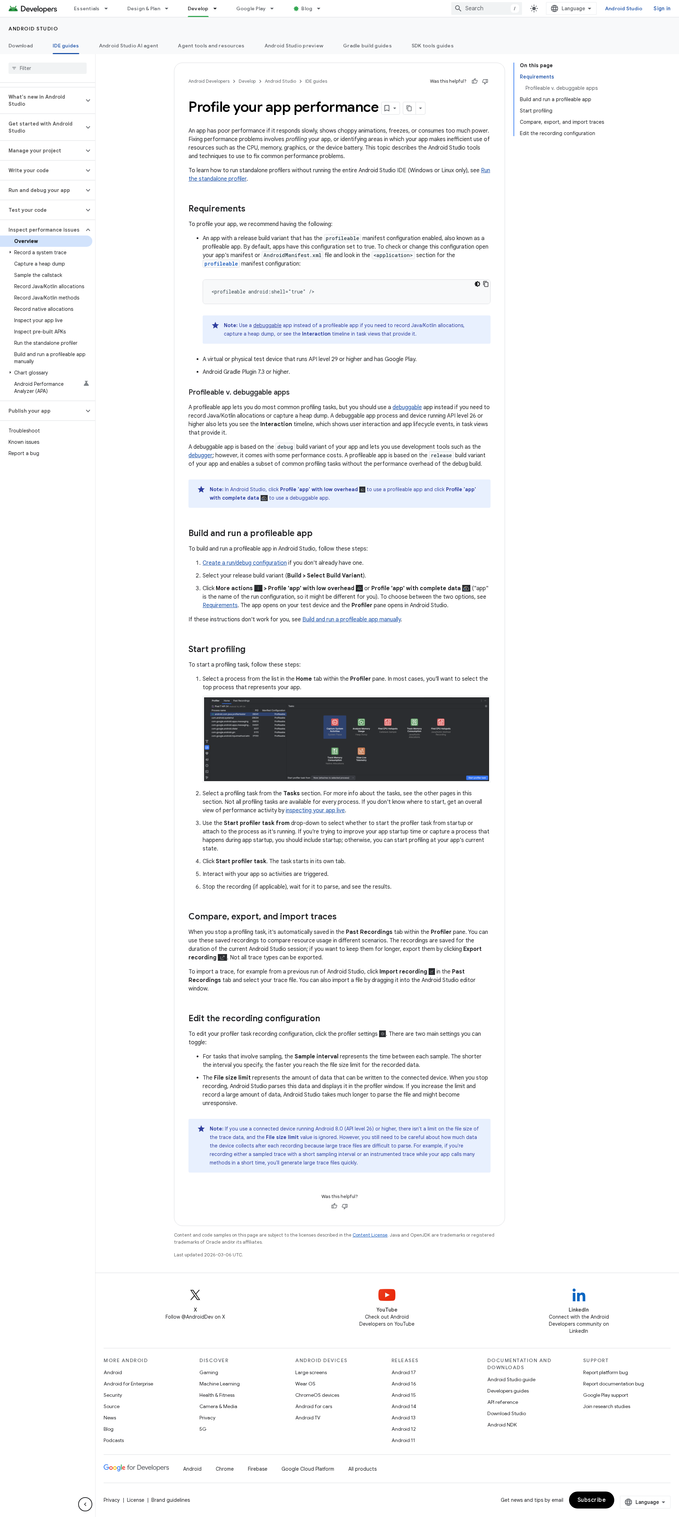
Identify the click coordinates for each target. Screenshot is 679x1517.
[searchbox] (47, 68)
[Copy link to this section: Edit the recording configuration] (327, 1019)
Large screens (311, 1372)
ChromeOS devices (317, 1395)
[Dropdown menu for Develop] (218, 8)
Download (20, 45)
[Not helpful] (485, 81)
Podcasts (114, 1440)
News (110, 1417)
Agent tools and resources (211, 45)
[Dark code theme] (477, 284)
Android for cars (313, 1406)
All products (362, 1469)
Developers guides (508, 1391)
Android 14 (403, 1406)
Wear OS (305, 1384)
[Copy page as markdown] (409, 108)
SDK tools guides (433, 45)
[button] (42, 100)
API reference (502, 1402)
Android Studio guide (511, 1379)
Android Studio (624, 8)
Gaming (208, 1372)
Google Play (251, 8)
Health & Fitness (216, 1395)
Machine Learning (219, 1384)
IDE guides (66, 45)
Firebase (257, 1469)
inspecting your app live (315, 810)
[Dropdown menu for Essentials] (109, 8)
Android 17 (403, 1372)
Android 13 (403, 1417)
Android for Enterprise (128, 1384)
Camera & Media (218, 1406)
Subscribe (592, 1500)
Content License (370, 1235)
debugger (200, 455)
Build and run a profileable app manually (351, 619)
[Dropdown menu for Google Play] (275, 8)
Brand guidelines (170, 1500)
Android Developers (209, 81)
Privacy (207, 1417)
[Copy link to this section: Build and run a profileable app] (320, 534)
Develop (198, 8)
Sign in (662, 8)
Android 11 (403, 1440)
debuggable (267, 325)
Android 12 (403, 1429)
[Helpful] (474, 81)
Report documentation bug (613, 1384)
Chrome (225, 1469)
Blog (306, 8)
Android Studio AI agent (128, 45)
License (135, 1500)
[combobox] (486, 8)
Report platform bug (605, 1372)
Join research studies (606, 1406)
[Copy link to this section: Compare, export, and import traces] (344, 917)
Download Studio (506, 1413)
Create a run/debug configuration (245, 562)
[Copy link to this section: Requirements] (252, 209)
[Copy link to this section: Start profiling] (252, 650)
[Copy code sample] (486, 284)
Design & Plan (143, 8)
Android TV (307, 1417)
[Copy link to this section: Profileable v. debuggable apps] (297, 393)
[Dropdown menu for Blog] (321, 8)
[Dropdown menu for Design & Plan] (169, 8)
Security (113, 1395)
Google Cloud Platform (308, 1469)
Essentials (87, 8)
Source (112, 1406)
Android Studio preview (294, 45)
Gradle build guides (367, 45)
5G (203, 1429)
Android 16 (403, 1384)
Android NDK (502, 1425)
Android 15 (403, 1395)
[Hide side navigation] (85, 1504)
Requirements (220, 605)
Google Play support (605, 1395)
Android (113, 1372)
